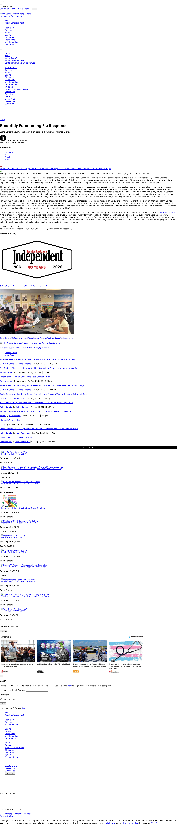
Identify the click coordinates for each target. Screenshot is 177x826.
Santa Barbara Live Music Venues (20, 63)
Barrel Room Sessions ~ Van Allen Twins (19, 483)
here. (24, 708)
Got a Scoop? (17, 16)
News (7, 20)
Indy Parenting (11, 42)
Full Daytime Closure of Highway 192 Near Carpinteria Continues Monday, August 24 (38, 368)
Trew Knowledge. (131, 823)
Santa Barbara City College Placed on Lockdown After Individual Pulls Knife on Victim (39, 428)
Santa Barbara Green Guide (17, 89)
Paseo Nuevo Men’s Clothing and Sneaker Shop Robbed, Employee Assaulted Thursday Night (42, 385)
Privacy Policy (6, 816)
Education (5, 398)
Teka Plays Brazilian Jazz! (13, 611)
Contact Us (10, 99)
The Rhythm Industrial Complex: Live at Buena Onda (25, 596)
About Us (9, 96)
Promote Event (11, 724)
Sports (8, 35)
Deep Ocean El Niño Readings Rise (16, 437)
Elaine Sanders (24, 363)
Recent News (11, 352)
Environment (6, 441)
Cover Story (10, 738)
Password (4, 694)
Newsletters (23, 8)
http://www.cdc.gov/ (166, 212)
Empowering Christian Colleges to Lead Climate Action (25, 376)
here (70, 686)
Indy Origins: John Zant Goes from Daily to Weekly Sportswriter (24, 348)
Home (7, 53)
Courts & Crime (7, 363)
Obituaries (9, 37)
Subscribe (6, 16)
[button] (18, 656)
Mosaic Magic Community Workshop (18, 581)
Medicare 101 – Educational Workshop (18, 522)
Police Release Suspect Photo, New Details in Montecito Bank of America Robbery (38, 359)
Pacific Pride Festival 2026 (13, 454)
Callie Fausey (19, 398)
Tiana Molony (15, 415)
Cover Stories (11, 84)
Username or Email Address (12, 690)
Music (3, 415)
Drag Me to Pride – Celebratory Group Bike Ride (23, 508)
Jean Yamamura (23, 433)
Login (34, 9)
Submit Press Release (14, 747)
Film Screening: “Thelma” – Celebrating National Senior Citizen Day (31, 468)
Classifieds (10, 44)
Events (8, 32)
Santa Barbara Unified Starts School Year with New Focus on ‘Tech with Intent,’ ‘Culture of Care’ (36, 338)
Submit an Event (7, 8)
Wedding (9, 87)
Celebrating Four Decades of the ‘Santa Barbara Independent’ (23, 286)
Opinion (8, 30)
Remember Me (9, 699)
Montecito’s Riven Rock (10, 420)
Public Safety (6, 407)
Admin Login (10, 773)
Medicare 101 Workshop (12, 537)
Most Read (10, 355)
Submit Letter (11, 770)
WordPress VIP (157, 823)
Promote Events (12, 757)
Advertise (9, 94)
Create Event (11, 101)
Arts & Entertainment (14, 23)
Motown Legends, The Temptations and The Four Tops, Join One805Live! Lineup (36, 411)
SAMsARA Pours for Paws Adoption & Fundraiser (23, 566)
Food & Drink (11, 27)
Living (7, 25)
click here (110, 823)
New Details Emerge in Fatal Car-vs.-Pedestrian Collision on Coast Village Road (36, 402)
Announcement (7, 372)
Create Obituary (12, 768)
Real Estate (10, 39)
